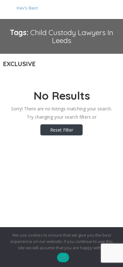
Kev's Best (27, 8)
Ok (63, 257)
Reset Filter (61, 130)
